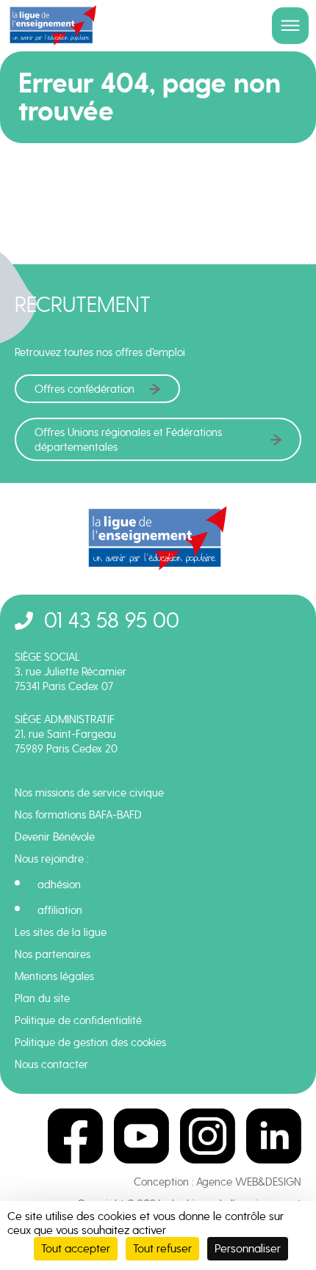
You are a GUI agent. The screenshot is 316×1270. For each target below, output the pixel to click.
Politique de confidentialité (78, 1020)
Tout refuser (162, 1248)
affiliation (59, 910)
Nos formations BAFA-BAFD (78, 814)
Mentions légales (54, 976)
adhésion (59, 884)
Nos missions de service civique (89, 792)
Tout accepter (75, 1248)
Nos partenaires (52, 954)
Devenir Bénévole (55, 836)
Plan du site (42, 998)
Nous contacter (51, 1064)
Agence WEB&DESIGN (248, 1182)
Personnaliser (248, 1248)
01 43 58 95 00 (111, 620)
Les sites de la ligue (61, 932)
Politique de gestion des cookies (90, 1042)
